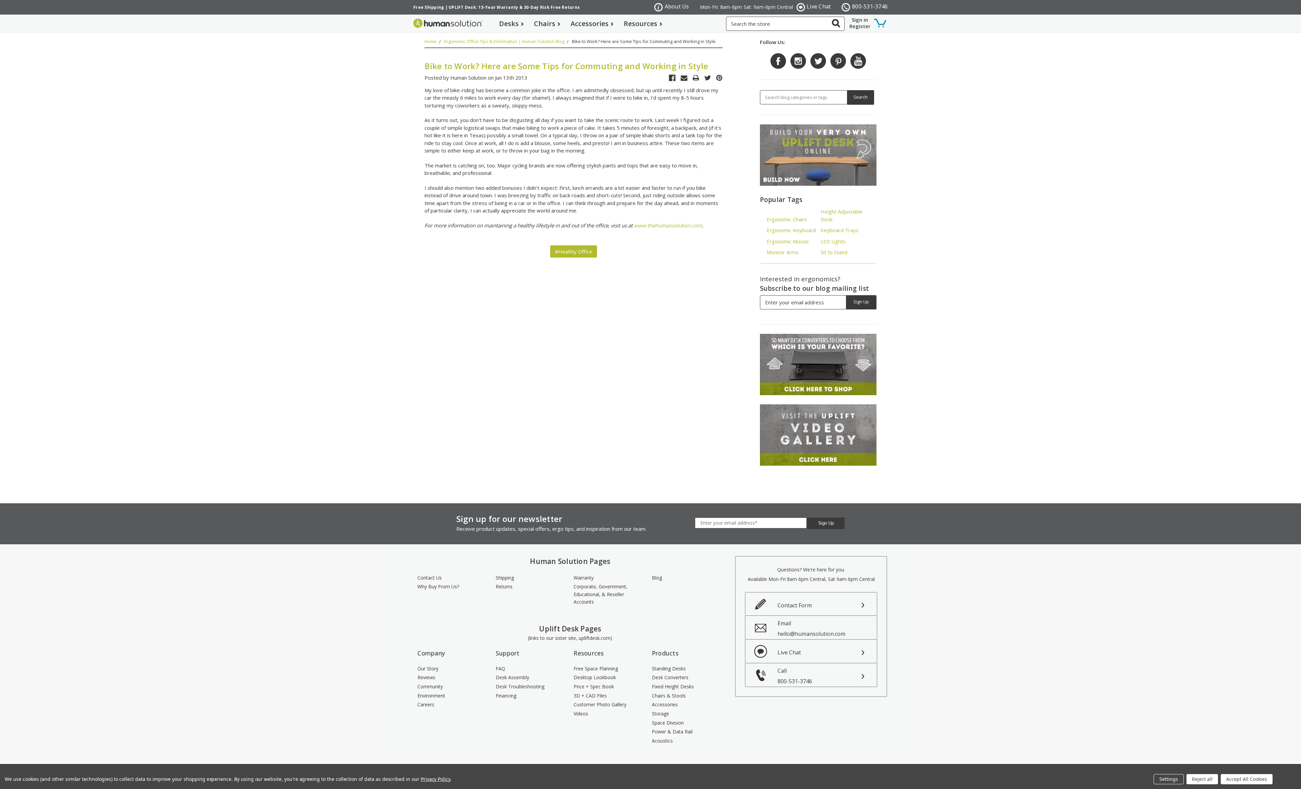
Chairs (544, 23)
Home (431, 41)
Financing (506, 695)
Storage (660, 713)
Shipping (505, 577)
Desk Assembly (512, 677)
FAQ (500, 668)
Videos (581, 713)
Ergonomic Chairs (787, 219)
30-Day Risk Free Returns (552, 7)
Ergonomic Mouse (788, 241)
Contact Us (429, 577)
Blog (657, 577)
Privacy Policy (435, 779)
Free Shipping (428, 7)
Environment (431, 695)
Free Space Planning (596, 668)
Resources (640, 23)
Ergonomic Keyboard (791, 230)
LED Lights (833, 241)
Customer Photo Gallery (600, 704)
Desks (509, 23)
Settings (1168, 779)
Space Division (668, 723)
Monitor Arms (783, 252)
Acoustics (662, 740)
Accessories (589, 23)
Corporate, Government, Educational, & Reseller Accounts (600, 594)
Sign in (860, 20)
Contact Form (795, 605)
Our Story (427, 668)
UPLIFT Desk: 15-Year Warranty (483, 7)
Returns (504, 586)
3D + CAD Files (590, 695)
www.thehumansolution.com (668, 225)
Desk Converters (670, 677)
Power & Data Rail (672, 731)
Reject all (1202, 779)
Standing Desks (669, 668)
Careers (425, 704)
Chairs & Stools (669, 695)
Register (859, 26)
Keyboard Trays (840, 230)
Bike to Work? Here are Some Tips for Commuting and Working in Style (644, 41)
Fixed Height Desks (673, 686)
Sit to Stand (834, 252)
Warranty (584, 577)
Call (795, 676)
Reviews (426, 677)
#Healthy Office (573, 251)
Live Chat (819, 6)
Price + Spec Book (594, 686)
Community (430, 686)
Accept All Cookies (1246, 779)
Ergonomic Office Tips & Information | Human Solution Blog (504, 41)
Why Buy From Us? (438, 586)
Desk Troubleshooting (520, 686)
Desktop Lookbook (595, 677)
